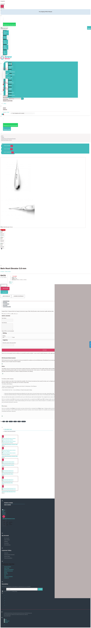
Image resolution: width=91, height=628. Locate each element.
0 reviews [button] (2, 271)
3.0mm (15, 421)
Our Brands (6, 303)
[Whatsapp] (3, 22)
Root (7, 421)
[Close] (1, 14)
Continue (45, 350)
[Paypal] (6, 622)
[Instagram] (3, 20)
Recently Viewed (8, 502)
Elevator (10, 421)
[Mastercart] (6, 621)
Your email (4, 589)
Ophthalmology (12, 95)
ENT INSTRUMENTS (12, 71)
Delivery (5, 305)
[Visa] (5, 619)
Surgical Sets (10, 78)
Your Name (4, 318)
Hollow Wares (10, 89)
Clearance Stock (11, 67)
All (9, 63)
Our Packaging (7, 306)
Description (6, 301)
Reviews (5, 302)
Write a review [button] (8, 271)
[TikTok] (5, 605)
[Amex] (4, 624)
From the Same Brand (9, 431)
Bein (4, 421)
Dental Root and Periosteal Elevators (8, 138)
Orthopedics (11, 92)
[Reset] (2, 6)
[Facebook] (3, 17)
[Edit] (0, 63)
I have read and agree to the (10, 591)
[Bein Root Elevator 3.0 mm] (4, 512)
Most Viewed (7, 504)
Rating (4, 335)
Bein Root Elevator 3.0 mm (6, 140)
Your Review (4, 322)
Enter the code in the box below (9, 342)
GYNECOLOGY (12, 74)
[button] (6, 32)
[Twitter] (3, 19)
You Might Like (8, 429)
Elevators (23, 421)
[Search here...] (22, 99)
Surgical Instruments (11, 82)
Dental (10, 85)
